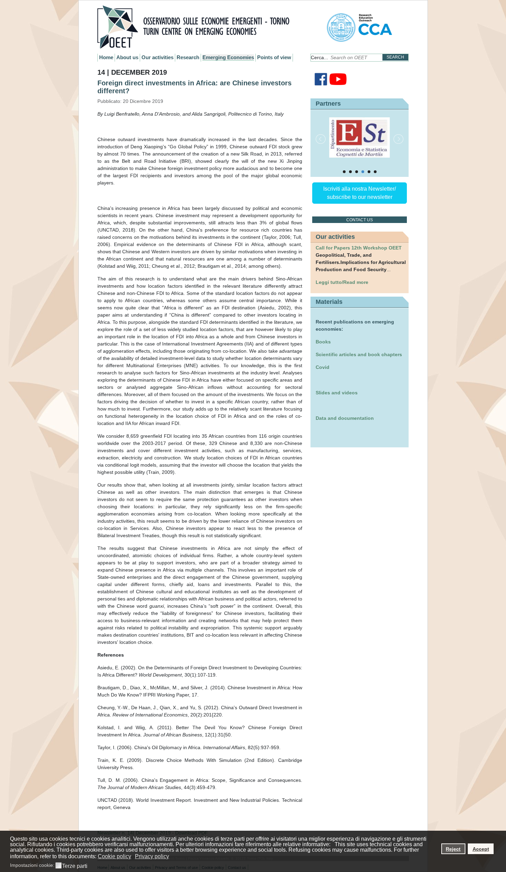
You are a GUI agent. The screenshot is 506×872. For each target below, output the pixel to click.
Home (106, 57)
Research (188, 57)
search (395, 57)
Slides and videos (337, 392)
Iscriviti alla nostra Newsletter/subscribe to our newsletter (359, 193)
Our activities (157, 57)
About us (127, 57)
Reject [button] (453, 849)
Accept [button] (481, 849)
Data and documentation (345, 418)
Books (323, 341)
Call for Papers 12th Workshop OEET (359, 248)
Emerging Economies (228, 57)
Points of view (274, 57)
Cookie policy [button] (114, 856)
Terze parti (74, 866)
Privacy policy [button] (152, 856)
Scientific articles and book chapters (359, 354)
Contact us (359, 219)
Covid (322, 367)
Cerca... (319, 57)
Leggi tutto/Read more (342, 282)
